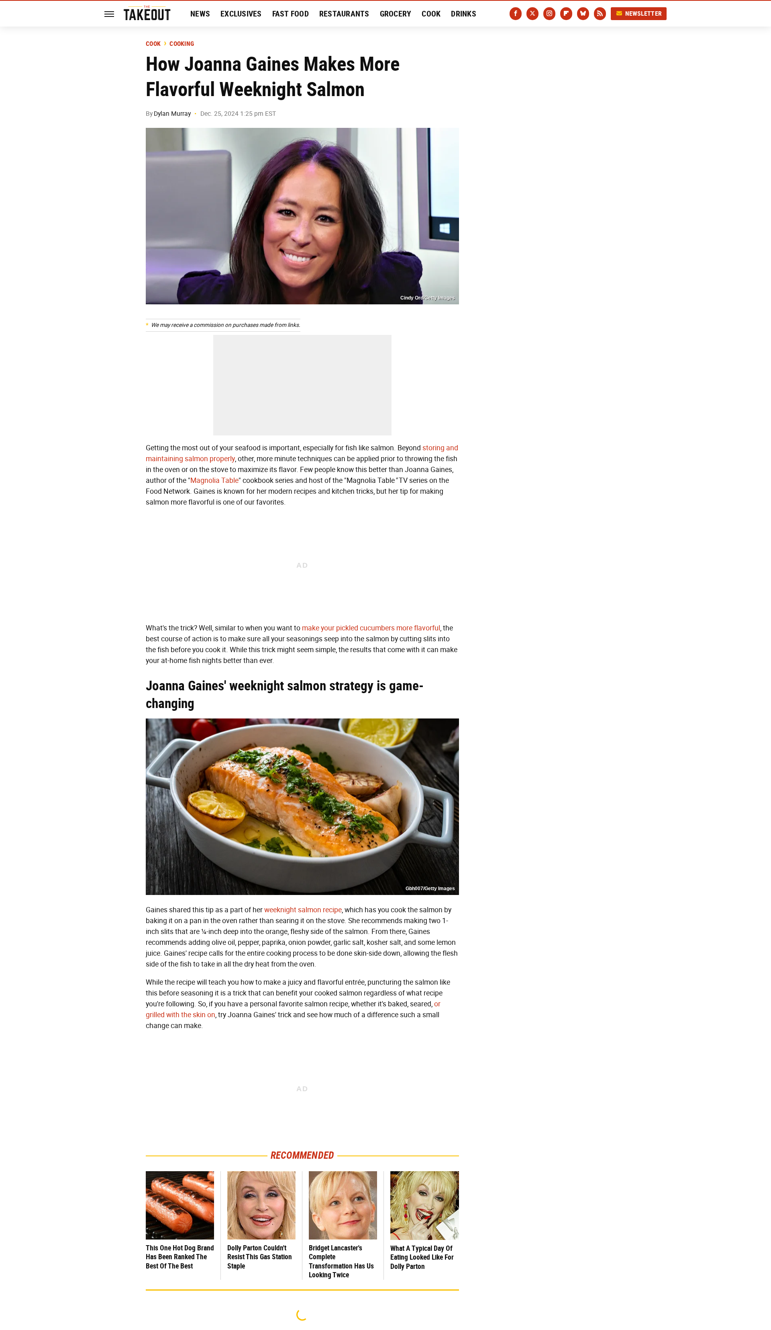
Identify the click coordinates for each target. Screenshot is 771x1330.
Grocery (396, 13)
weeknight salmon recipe (303, 909)
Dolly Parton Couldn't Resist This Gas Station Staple (259, 1257)
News (200, 13)
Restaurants (344, 13)
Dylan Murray (172, 113)
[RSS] (600, 13)
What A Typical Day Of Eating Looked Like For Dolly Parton (422, 1257)
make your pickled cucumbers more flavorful (371, 628)
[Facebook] (516, 13)
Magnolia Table (214, 480)
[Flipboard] (566, 13)
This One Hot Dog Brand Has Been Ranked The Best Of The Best (180, 1257)
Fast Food (290, 13)
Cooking (181, 44)
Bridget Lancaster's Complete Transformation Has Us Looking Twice (341, 1261)
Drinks (463, 13)
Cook (431, 13)
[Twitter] (532, 13)
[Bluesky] (583, 13)
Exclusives (241, 13)
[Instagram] (549, 13)
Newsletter (643, 13)
